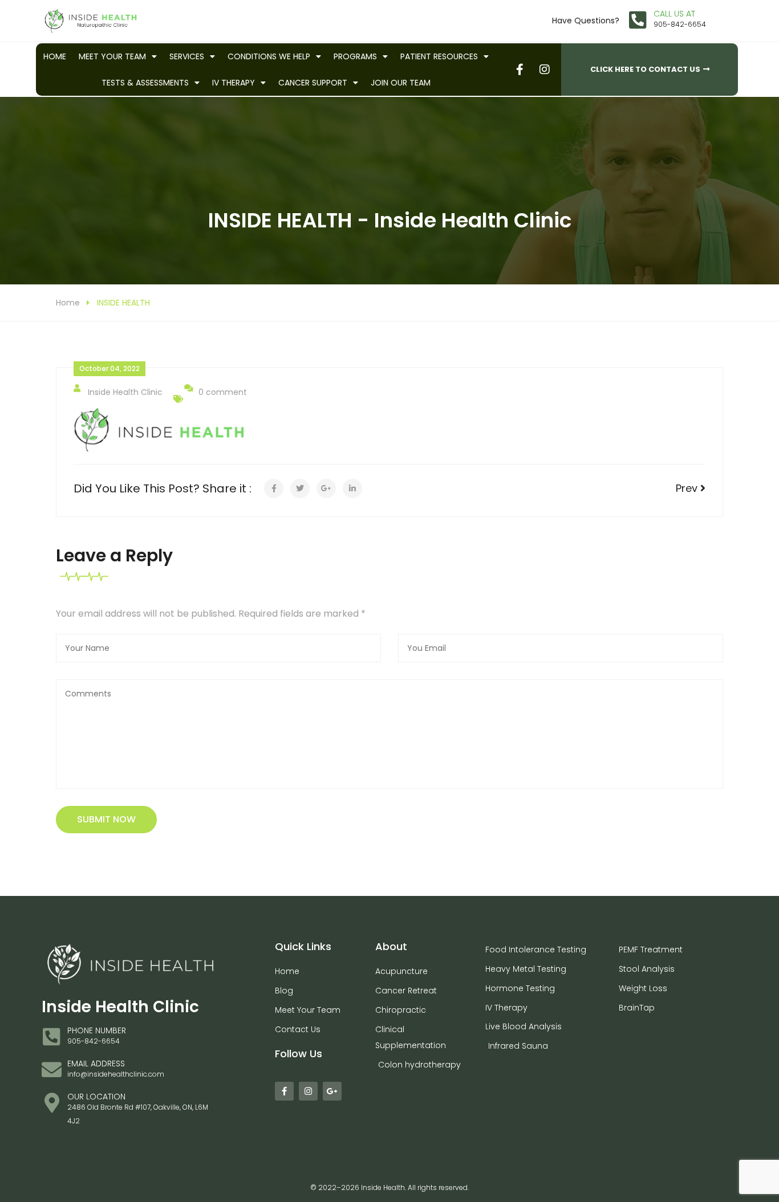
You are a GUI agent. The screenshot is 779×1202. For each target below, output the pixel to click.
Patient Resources (439, 56)
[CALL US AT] (638, 20)
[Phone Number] (52, 1036)
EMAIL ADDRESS (96, 1063)
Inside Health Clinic (125, 392)
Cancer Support (312, 82)
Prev (688, 488)
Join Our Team (401, 82)
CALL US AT (674, 13)
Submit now (106, 819)
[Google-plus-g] (332, 1091)
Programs (355, 56)
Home (54, 56)
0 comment (222, 392)
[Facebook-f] (284, 1091)
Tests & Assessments (145, 82)
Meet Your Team (112, 56)
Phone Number (96, 1030)
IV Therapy (233, 82)
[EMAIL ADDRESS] (52, 1069)
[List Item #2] (544, 69)
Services (186, 56)
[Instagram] (308, 1091)
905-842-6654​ (680, 24)
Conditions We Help (269, 56)
